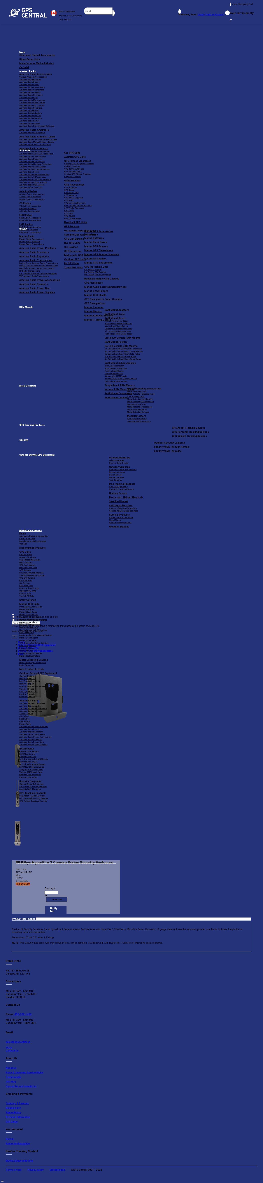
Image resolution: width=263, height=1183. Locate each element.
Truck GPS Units (26, 596)
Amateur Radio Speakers (30, 108)
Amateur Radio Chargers (30, 118)
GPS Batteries (70, 195)
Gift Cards (12, 1121)
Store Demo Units (29, 59)
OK (14, 637)
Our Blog (11, 1081)
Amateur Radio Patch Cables (32, 103)
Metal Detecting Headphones (140, 402)
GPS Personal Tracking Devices (190, 431)
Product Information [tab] (23, 919)
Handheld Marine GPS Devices (101, 278)
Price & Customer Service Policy (24, 1072)
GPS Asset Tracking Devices (188, 427)
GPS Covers (69, 216)
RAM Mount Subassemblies (120, 363)
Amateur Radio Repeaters (31, 732)
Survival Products (119, 514)
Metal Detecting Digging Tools (140, 394)
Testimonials (13, 1077)
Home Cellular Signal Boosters (123, 508)
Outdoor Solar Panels (118, 463)
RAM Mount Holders (116, 341)
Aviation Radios (26, 714)
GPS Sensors (71, 226)
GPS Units (25, 551)
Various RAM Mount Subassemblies (121, 379)
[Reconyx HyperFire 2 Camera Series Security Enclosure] (46, 699)
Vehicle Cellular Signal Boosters (123, 511)
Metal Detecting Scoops (138, 412)
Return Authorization (18, 1143)
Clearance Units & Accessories (37, 55)
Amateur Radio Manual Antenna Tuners (36, 142)
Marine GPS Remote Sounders (101, 254)
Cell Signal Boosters (121, 505)
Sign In (10, 1138)
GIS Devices (24, 583)
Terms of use (14, 1169)
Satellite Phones (118, 501)
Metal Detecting (27, 386)
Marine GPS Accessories (98, 231)
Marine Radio (25, 724)
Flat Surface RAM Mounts (116, 381)
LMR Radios (24, 721)
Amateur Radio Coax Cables (32, 87)
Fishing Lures (90, 234)
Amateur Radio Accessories (35, 74)
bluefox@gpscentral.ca (19, 1160)
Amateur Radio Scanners (30, 739)
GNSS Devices (72, 180)
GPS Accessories (74, 184)
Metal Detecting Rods (137, 409)
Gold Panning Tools (135, 396)
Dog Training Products (122, 483)
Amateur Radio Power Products (33, 726)
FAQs (9, 1047)
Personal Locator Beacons (31, 573)
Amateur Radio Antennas (33, 148)
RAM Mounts (26, 307)
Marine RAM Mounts (114, 373)
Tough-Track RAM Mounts (120, 385)
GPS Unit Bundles (27, 578)
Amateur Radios (27, 71)
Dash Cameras (115, 475)
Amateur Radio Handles (30, 92)
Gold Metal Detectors (137, 419)
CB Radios (24, 716)
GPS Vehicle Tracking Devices (189, 436)
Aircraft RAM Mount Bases (116, 321)
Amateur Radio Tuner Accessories (35, 144)
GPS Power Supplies (73, 198)
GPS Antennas (70, 187)
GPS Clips (68, 213)
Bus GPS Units (25, 580)
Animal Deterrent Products (121, 517)
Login (201, 14)
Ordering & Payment (17, 1103)
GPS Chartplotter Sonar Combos (103, 299)
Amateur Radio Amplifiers (34, 129)
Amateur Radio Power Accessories (35, 737)
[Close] (231, 19)
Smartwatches (27, 599)
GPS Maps (69, 200)
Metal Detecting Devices (33, 659)
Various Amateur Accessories (33, 77)
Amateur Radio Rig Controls (31, 105)
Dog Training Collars (118, 487)
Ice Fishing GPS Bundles (95, 272)
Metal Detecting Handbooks (140, 399)
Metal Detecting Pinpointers (139, 407)
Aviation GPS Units (75, 156)
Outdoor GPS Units (27, 591)
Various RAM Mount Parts (30, 772)
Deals (22, 52)
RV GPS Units (25, 593)
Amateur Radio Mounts (29, 123)
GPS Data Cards (71, 192)
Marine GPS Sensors (96, 246)
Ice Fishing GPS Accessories (97, 275)
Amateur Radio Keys (28, 97)
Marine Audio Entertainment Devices (105, 286)
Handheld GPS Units (75, 222)
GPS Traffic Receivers (74, 208)
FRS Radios (24, 719)
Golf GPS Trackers (72, 176)
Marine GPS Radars (95, 258)
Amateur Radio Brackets (30, 115)
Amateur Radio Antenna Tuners (37, 136)
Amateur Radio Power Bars (31, 742)
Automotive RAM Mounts (116, 368)
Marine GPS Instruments (98, 262)
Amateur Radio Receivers (30, 729)
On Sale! (24, 67)
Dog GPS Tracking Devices (121, 489)
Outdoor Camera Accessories (123, 469)
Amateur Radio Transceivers (32, 734)
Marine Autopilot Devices (30, 653)
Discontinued (57, 1169)
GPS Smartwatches (73, 171)
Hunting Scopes (118, 493)
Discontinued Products (32, 547)
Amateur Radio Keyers (29, 121)
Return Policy (13, 1112)
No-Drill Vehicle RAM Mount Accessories (123, 349)
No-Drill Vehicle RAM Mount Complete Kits (124, 351)
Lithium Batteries (116, 460)
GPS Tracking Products (32, 425)
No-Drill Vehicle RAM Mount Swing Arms (123, 359)
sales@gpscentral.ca (18, 1041)
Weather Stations (119, 526)
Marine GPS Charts (95, 295)
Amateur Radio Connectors (31, 90)
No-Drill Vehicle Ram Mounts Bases (120, 356)
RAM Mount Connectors (30, 775)
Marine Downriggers (96, 291)
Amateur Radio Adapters (30, 113)
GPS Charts (69, 211)
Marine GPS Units (29, 604)
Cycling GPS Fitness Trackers (77, 174)
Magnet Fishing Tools (136, 404)
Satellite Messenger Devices (32, 575)
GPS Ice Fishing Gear (96, 266)
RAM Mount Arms (115, 314)
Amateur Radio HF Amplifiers (32, 133)
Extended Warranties (18, 1117)
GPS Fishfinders (93, 282)
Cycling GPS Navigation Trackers (79, 164)
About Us (11, 1067)
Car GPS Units (72, 152)
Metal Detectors (136, 416)
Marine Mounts (26, 651)
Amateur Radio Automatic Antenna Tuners (38, 139)
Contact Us (12, 1050)
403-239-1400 (23, 1014)
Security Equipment (30, 781)
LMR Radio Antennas (28, 230)
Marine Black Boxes (95, 242)
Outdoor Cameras (119, 466)
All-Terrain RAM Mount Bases (118, 331)
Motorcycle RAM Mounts (116, 376)
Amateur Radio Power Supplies (33, 745)
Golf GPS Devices (72, 166)
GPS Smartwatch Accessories (78, 205)
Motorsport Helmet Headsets (126, 497)
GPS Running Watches (74, 169)
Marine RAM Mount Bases (116, 326)
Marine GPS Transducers (98, 250)
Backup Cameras (117, 472)
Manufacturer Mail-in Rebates (36, 63)
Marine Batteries (94, 238)
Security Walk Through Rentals (171, 446)
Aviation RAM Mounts (114, 371)
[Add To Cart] (56, 899)
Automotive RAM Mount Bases (118, 323)
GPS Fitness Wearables (77, 161)
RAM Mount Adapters (117, 310)
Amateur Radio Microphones (32, 100)
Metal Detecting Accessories (144, 388)
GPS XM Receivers (72, 218)
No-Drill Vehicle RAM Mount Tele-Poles (122, 354)
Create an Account (214, 14)
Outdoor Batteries (119, 457)
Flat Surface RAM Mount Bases (118, 334)
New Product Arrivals (30, 530)
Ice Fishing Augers (92, 269)
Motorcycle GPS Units (29, 588)
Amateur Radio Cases (29, 84)
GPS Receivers (26, 586)
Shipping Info (13, 1107)
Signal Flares (115, 520)
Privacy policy (36, 1169)
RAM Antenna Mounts (114, 366)
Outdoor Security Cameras (169, 442)
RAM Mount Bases (115, 318)
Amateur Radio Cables (29, 82)
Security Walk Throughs (168, 450)
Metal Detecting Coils (137, 391)
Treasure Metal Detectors (139, 421)
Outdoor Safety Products (120, 523)
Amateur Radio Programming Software (36, 126)
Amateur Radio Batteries (30, 79)
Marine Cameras (93, 307)
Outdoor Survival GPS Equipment (36, 455)
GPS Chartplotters (94, 303)
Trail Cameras (115, 480)
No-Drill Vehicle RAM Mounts (121, 346)
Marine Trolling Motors (29, 656)
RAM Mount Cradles (28, 777)
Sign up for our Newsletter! (21, 1086)
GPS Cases (69, 190)
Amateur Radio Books (29, 110)
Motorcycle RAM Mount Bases (118, 329)
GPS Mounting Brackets (75, 203)
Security (23, 440)
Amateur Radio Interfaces (31, 95)
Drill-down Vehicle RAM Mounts (122, 337)
